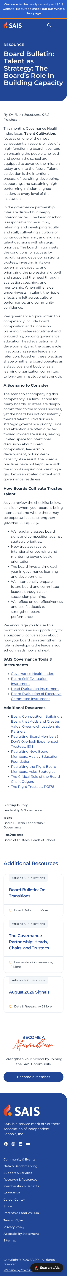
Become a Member (33, 1077)
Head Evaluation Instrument (35, 689)
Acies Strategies (42, 772)
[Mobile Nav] (61, 25)
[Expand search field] (49, 25)
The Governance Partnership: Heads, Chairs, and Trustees (29, 941)
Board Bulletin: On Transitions (27, 892)
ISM (30, 747)
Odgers (28, 782)
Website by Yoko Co (18, 1270)
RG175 (49, 787)
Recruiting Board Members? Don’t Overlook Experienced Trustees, (34, 741)
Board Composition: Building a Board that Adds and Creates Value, (37, 721)
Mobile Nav (61, 25)
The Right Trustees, (27, 787)
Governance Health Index (32, 674)
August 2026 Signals (29, 992)
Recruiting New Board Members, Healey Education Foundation (34, 757)
